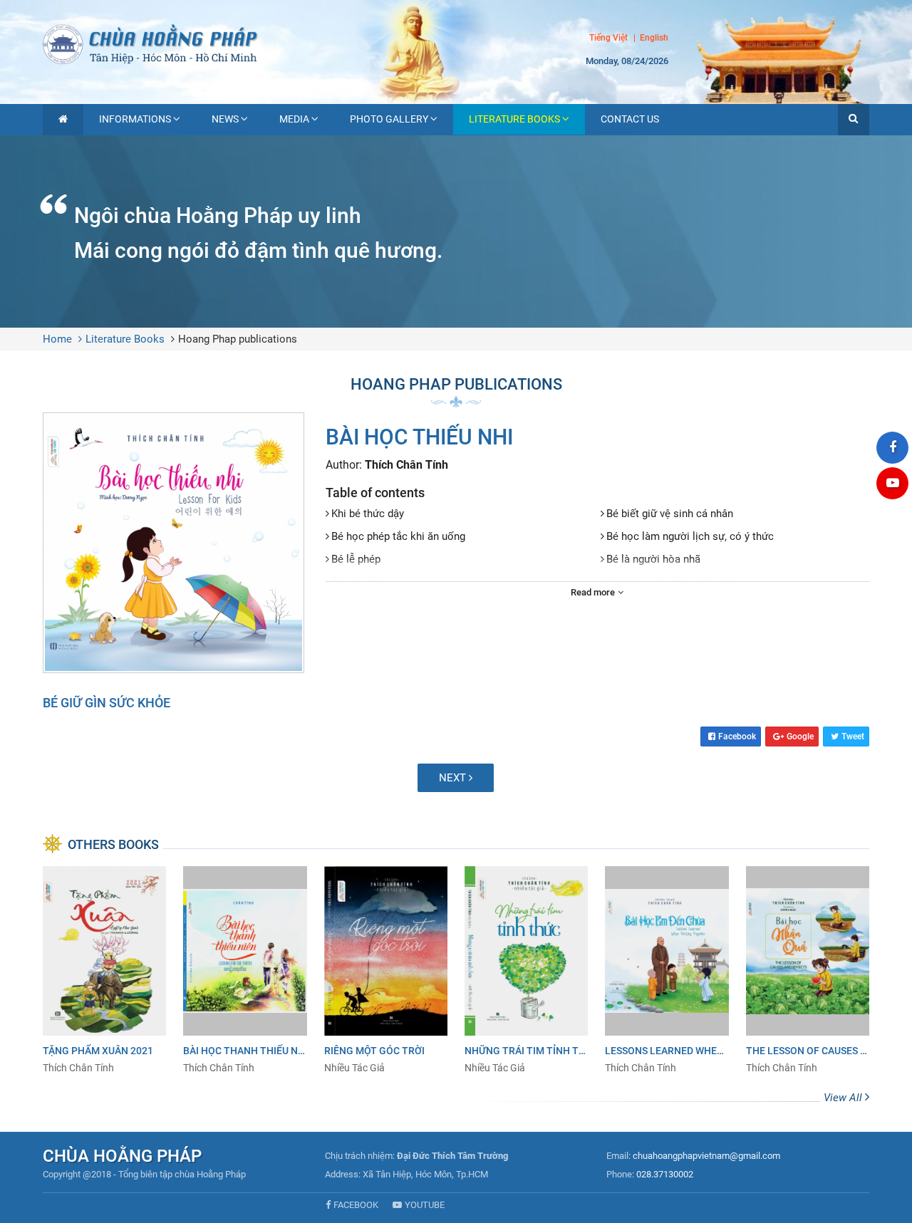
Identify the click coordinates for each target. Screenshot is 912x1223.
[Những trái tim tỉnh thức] (526, 970)
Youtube (425, 1204)
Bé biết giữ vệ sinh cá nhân (669, 513)
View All (844, 1097)
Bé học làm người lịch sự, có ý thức (690, 536)
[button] (853, 119)
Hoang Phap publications (237, 339)
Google (800, 736)
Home (57, 339)
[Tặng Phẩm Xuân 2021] (104, 970)
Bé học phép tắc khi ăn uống (398, 536)
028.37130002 (664, 1174)
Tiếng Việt (608, 38)
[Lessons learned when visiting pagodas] (666, 970)
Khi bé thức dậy (367, 513)
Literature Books (514, 119)
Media (294, 119)
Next (454, 777)
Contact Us (630, 119)
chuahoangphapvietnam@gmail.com (706, 1155)
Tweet (852, 736)
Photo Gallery (389, 119)
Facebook (737, 736)
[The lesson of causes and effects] (807, 970)
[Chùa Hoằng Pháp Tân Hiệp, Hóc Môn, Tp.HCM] (456, 42)
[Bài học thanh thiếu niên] (244, 970)
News (225, 119)
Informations (135, 119)
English (654, 38)
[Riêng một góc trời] (385, 970)
